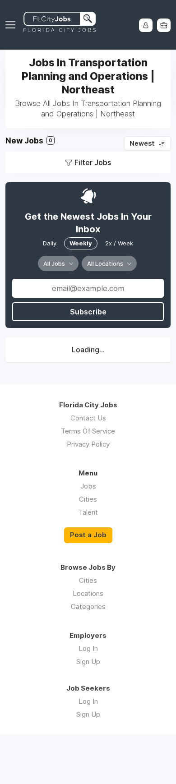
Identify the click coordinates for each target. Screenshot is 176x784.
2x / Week (119, 243)
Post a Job (88, 535)
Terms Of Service (88, 431)
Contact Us (88, 418)
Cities (88, 499)
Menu (12, 25)
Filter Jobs (92, 162)
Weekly (80, 243)
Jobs (88, 486)
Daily (49, 243)
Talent (88, 512)
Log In (88, 648)
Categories (88, 606)
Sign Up (88, 661)
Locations (88, 593)
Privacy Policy (88, 444)
